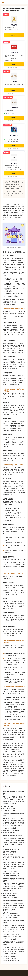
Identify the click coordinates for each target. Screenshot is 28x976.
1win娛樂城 (14, 163)
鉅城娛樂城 (14, 25)
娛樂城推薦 (17, 694)
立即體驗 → (14, 35)
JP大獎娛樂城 (14, 107)
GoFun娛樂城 (14, 135)
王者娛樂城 (14, 81)
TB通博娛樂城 (14, 52)
